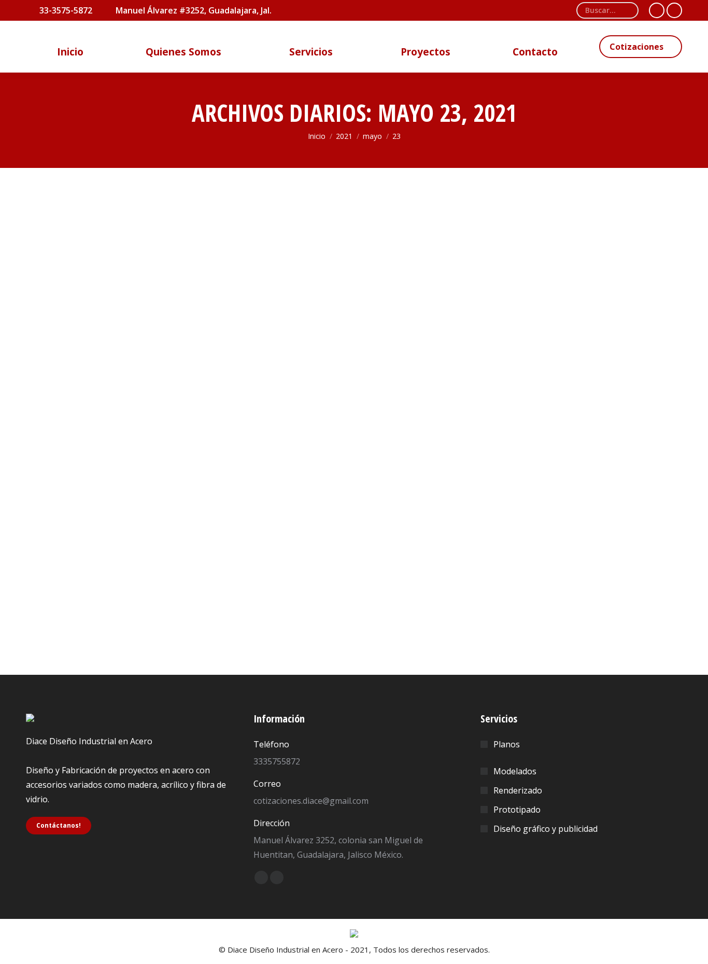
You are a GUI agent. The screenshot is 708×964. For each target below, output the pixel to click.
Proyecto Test (73, 580)
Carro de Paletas (69, 602)
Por (156, 602)
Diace (113, 602)
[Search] (626, 10)
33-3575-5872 (65, 10)
